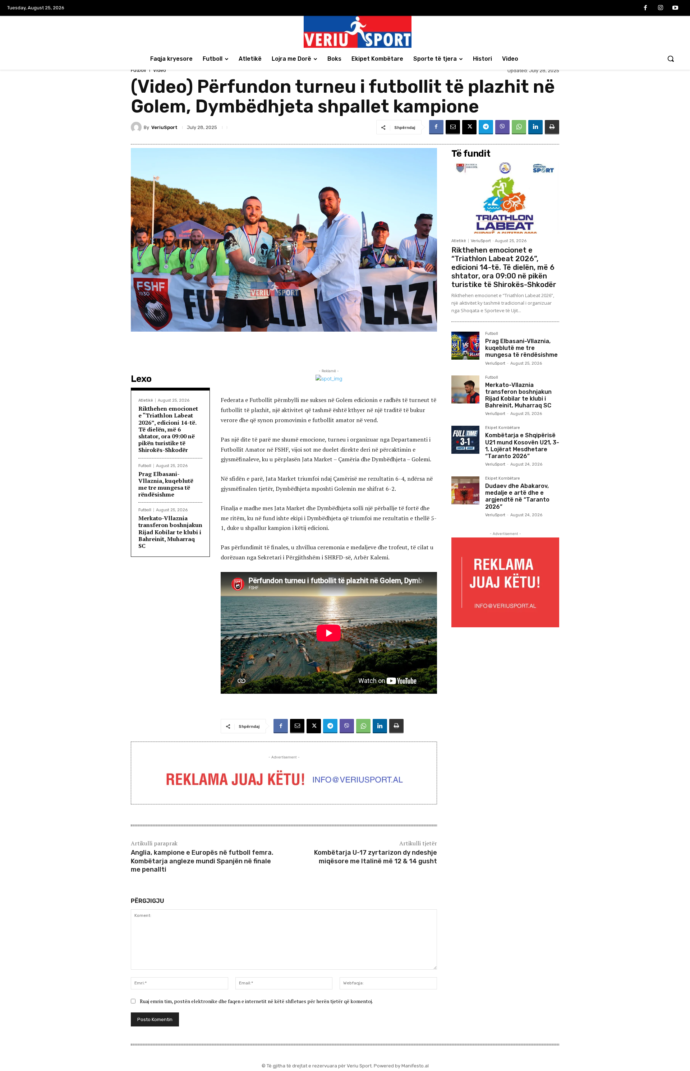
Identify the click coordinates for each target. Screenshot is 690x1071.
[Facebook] (645, 8)
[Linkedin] (535, 127)
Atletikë (145, 400)
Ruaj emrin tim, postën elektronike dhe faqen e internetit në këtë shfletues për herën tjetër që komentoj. (256, 1001)
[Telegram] (486, 127)
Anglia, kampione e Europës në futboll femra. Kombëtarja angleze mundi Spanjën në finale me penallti (202, 861)
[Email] (453, 127)
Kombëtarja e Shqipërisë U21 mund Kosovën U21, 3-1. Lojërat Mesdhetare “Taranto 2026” (522, 446)
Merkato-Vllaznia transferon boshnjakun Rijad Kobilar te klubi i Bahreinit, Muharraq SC (170, 532)
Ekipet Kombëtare (502, 428)
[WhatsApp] (519, 127)
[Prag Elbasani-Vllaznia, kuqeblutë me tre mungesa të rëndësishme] (465, 346)
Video (159, 70)
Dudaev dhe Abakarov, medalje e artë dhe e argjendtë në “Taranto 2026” (517, 496)
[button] (670, 58)
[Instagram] (660, 8)
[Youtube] (675, 8)
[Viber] (502, 127)
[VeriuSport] (137, 127)
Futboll (138, 70)
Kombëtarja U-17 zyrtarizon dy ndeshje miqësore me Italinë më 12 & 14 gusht (375, 857)
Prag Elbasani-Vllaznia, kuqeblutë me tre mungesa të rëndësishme (165, 484)
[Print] (552, 127)
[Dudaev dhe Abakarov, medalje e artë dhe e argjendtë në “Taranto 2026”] (465, 490)
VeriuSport (164, 127)
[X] (469, 127)
